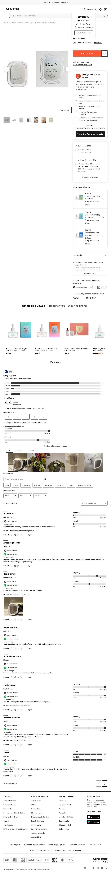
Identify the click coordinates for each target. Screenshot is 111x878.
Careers (62, 824)
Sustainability (64, 836)
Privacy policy (60, 866)
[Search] (104, 16)
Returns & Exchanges (11, 832)
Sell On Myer (64, 844)
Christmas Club (65, 840)
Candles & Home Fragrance (19, 22)
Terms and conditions (77, 860)
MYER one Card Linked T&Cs (41, 866)
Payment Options (10, 820)
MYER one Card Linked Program (15, 844)
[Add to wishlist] (104, 53)
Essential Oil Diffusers (48, 22)
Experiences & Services (40, 832)
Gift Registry (36, 840)
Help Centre (36, 816)
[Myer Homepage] (12, 10)
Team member (75, 866)
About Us (62, 828)
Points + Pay (8, 824)
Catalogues (8, 840)
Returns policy (15, 860)
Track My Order (9, 816)
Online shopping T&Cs (56, 860)
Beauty (5, 22)
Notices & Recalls (38, 848)
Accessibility (36, 853)
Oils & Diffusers (35, 22)
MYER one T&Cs (95, 860)
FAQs (33, 820)
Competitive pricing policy (34, 860)
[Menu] (5, 16)
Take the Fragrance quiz (90, 134)
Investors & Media (66, 832)
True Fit (6, 836)
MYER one (63, 816)
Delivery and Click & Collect (14, 828)
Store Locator (36, 828)
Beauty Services (37, 836)
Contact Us (35, 824)
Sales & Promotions (39, 844)
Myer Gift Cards (65, 820)
